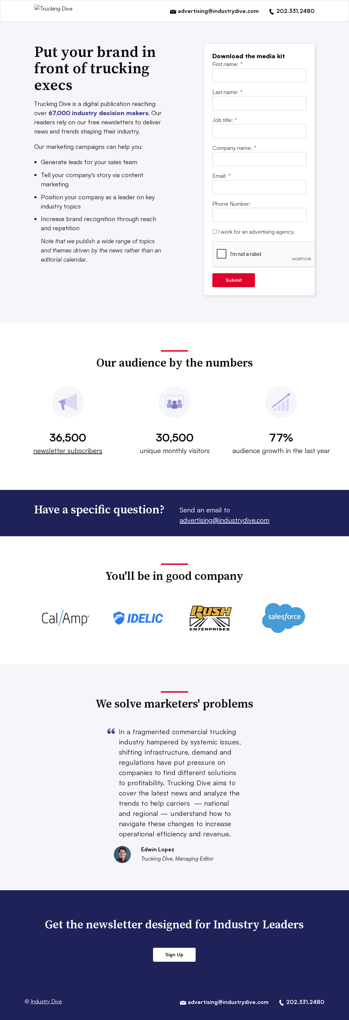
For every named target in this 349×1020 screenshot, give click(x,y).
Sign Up (174, 954)
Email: (221, 175)
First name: (227, 64)
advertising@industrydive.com (224, 520)
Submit (234, 280)
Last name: (227, 92)
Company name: (234, 147)
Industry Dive (46, 1001)
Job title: (224, 120)
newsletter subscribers (67, 450)
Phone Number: (231, 203)
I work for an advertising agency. (256, 231)
